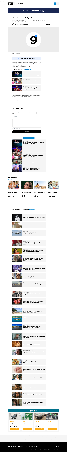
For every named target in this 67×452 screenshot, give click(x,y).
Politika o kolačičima (56, 449)
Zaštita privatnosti (50, 449)
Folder (33, 447)
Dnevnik (13, 447)
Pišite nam (32, 449)
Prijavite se (27, 131)
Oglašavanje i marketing (40, 449)
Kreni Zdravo (37, 447)
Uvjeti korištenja (46, 449)
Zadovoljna (20, 447)
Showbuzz (27, 447)
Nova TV (9, 447)
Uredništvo (35, 449)
